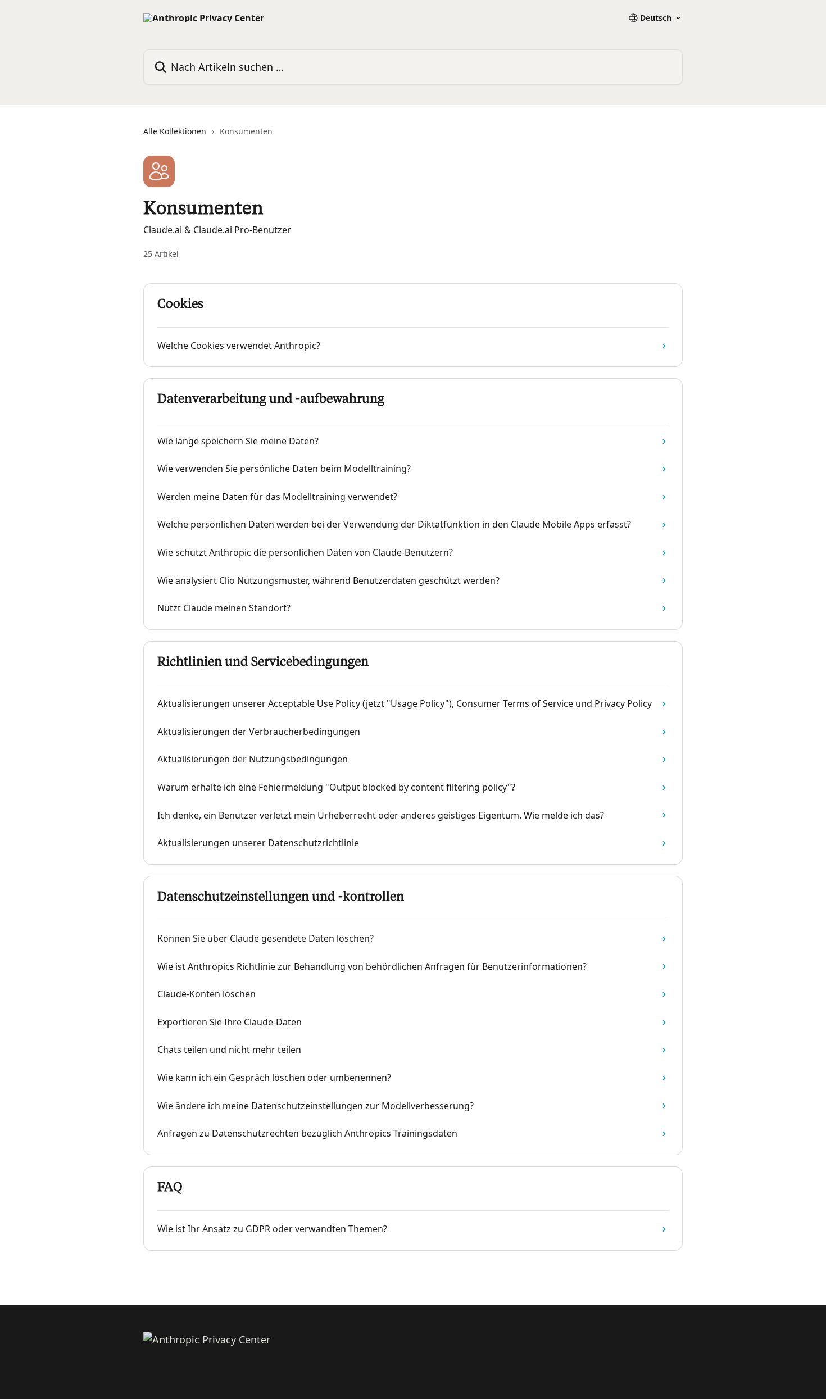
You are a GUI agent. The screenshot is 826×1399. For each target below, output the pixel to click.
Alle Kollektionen (174, 131)
